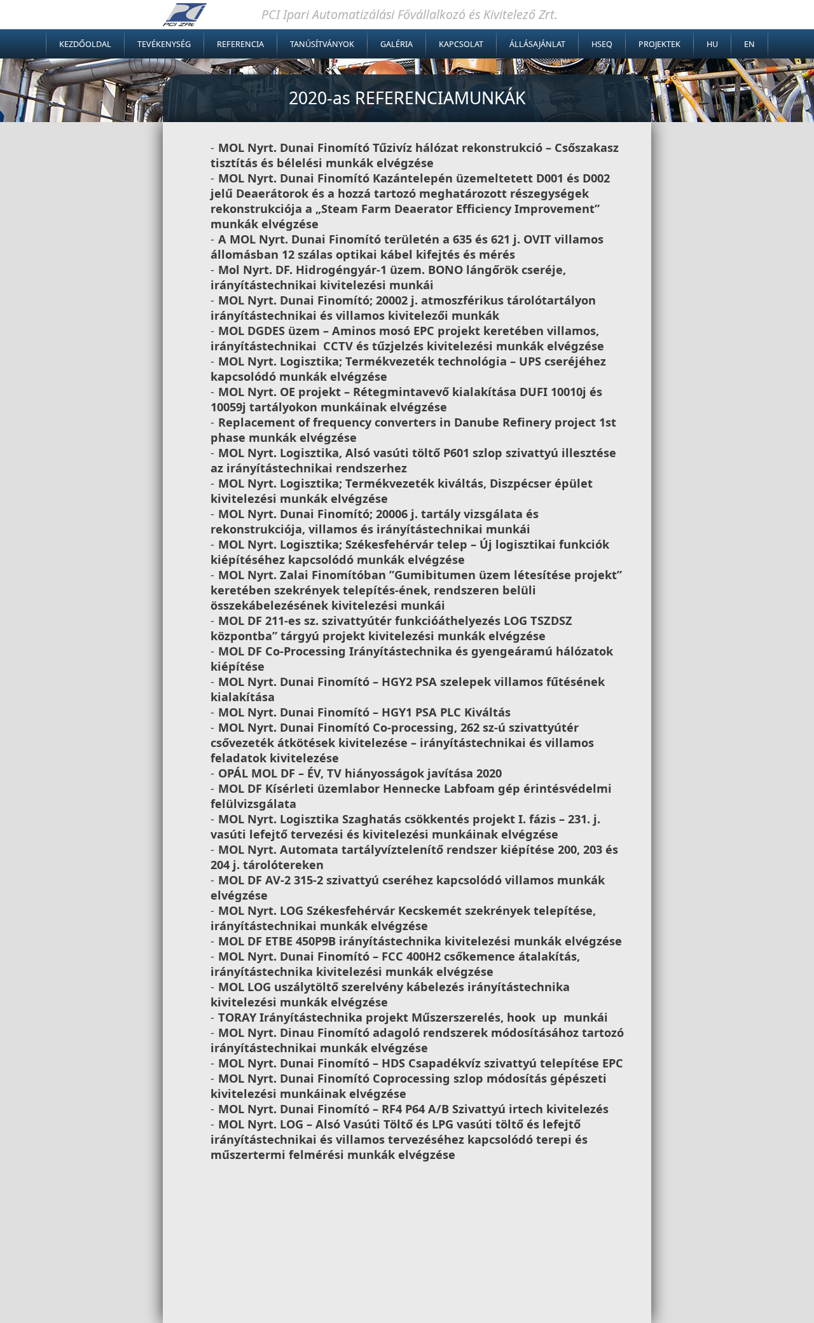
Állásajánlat (537, 44)
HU (712, 44)
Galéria (396, 44)
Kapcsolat (461, 44)
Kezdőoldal (85, 44)
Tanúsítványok (322, 44)
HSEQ (601, 44)
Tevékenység (164, 44)
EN (749, 44)
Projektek (659, 44)
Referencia (240, 44)
